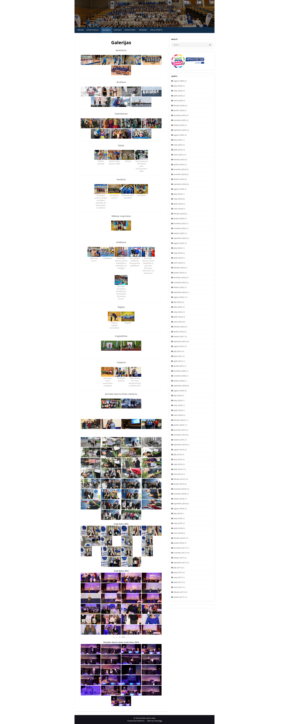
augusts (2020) (178, 391)
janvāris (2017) (178, 597)
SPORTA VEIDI (129, 30)
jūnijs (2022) (177, 307)
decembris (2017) (179, 548)
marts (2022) (178, 322)
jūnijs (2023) (177, 248)
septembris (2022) (180, 292)
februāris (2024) (179, 214)
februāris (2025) (179, 159)
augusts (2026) (178, 81)
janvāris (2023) (178, 273)
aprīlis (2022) (178, 317)
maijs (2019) (177, 464)
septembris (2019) (180, 445)
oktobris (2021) (178, 336)
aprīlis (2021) (178, 361)
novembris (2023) (179, 228)
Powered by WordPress (135, 721)
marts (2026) (178, 100)
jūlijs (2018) (177, 513)
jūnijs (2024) (177, 194)
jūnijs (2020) (177, 400)
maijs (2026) (177, 91)
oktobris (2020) (178, 381)
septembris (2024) (180, 184)
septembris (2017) (180, 563)
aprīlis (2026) (178, 96)
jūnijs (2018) (177, 518)
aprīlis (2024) (178, 204)
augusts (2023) (178, 243)
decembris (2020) (179, 371)
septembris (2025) (180, 130)
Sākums (80, 30)
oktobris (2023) (178, 233)
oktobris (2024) (178, 179)
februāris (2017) (179, 592)
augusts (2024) (178, 189)
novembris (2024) (179, 174)
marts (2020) (178, 415)
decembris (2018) (179, 489)
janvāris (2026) (178, 110)
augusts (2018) (178, 508)
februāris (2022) (179, 327)
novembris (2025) (179, 120)
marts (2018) (178, 533)
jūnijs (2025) (177, 140)
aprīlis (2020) (178, 410)
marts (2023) (178, 263)
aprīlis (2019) (178, 469)
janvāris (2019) (178, 484)
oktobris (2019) (178, 440)
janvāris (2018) (178, 543)
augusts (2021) (178, 346)
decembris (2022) (179, 277)
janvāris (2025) (178, 164)
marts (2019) (178, 474)
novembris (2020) (179, 376)
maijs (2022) (177, 312)
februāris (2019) (179, 479)
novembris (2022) (179, 282)
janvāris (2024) (178, 218)
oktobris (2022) (178, 287)
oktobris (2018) (178, 499)
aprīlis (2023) (178, 258)
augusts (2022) (178, 297)
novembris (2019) (179, 435)
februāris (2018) (179, 538)
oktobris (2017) (178, 558)
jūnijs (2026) (177, 86)
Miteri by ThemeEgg (154, 721)
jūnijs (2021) (177, 356)
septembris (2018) (180, 504)
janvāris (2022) (178, 332)
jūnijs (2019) (177, 459)
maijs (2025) (177, 145)
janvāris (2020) (178, 425)
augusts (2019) (178, 450)
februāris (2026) (179, 105)
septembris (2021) (180, 341)
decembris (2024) (179, 169)
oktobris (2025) (178, 125)
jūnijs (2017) (177, 572)
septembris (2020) (180, 386)
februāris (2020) (179, 420)
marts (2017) (178, 587)
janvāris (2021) (178, 366)
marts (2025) (178, 155)
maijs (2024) (177, 199)
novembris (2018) (179, 494)
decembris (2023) (179, 223)
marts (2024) (178, 209)
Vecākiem (143, 30)
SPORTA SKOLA (92, 30)
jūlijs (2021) (177, 351)
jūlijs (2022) (177, 302)
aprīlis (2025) (178, 150)
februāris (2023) (179, 268)
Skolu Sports (156, 30)
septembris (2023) (180, 238)
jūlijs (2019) (177, 454)
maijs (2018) (177, 523)
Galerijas (106, 30)
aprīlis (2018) (178, 528)
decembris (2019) (179, 430)
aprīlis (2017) (178, 582)
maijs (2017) (177, 577)
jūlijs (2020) (177, 395)
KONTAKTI (118, 30)
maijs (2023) (177, 253)
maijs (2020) (177, 405)
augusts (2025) (178, 135)
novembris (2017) (179, 553)
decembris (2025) (179, 115)
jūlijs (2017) (177, 567)
